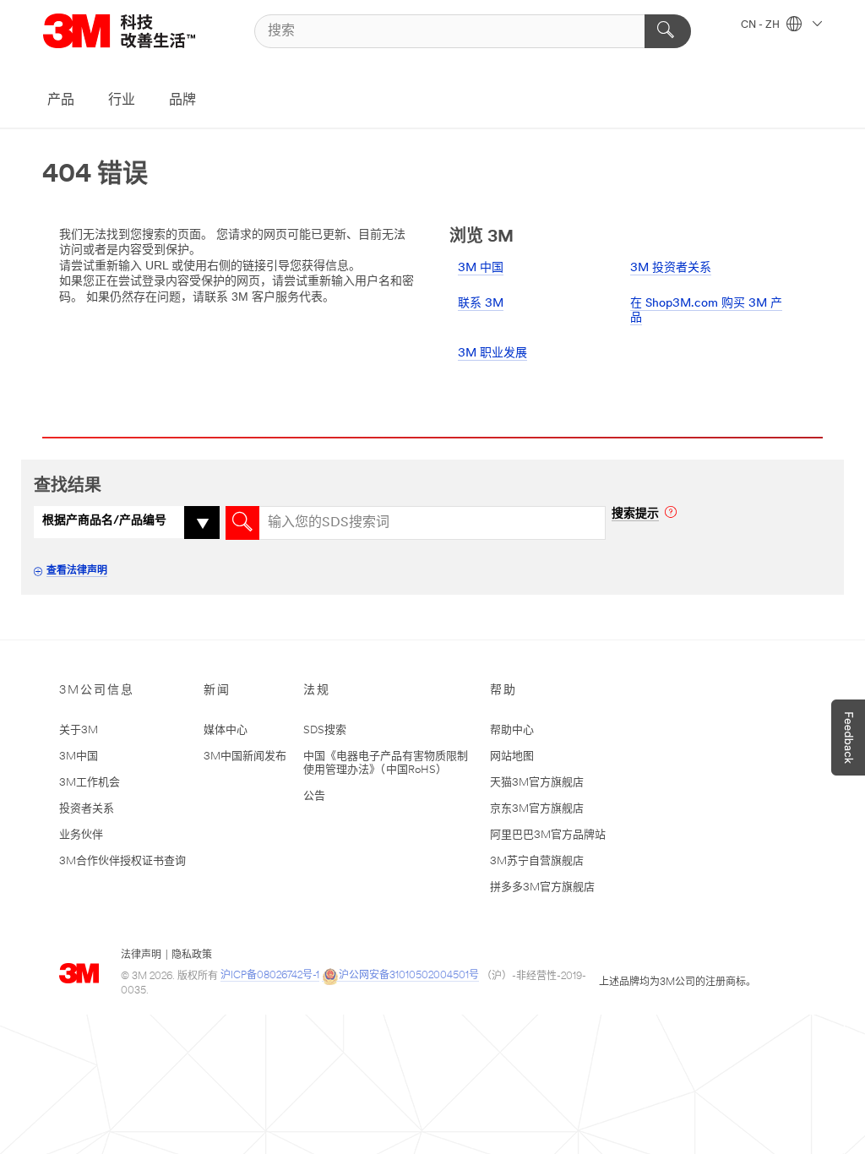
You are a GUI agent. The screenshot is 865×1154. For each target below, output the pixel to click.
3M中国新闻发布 (245, 756)
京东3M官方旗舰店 (537, 808)
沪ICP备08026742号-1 (269, 976)
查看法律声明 (76, 571)
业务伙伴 (81, 835)
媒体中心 (226, 730)
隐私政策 (191, 955)
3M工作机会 (89, 782)
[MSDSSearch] (242, 523)
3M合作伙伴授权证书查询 (122, 861)
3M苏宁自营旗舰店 (537, 861)
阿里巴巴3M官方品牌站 (548, 835)
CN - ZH (761, 25)
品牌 (182, 100)
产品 (60, 100)
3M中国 (78, 756)
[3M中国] (140, 31)
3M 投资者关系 (670, 268)
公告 (314, 796)
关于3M (78, 730)
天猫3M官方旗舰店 (537, 782)
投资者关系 (86, 808)
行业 (121, 100)
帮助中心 (512, 730)
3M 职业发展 (492, 353)
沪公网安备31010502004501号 (409, 976)
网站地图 (512, 756)
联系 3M (480, 303)
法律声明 (141, 955)
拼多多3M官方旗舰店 (542, 887)
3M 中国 (480, 268)
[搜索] (668, 31)
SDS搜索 (324, 730)
